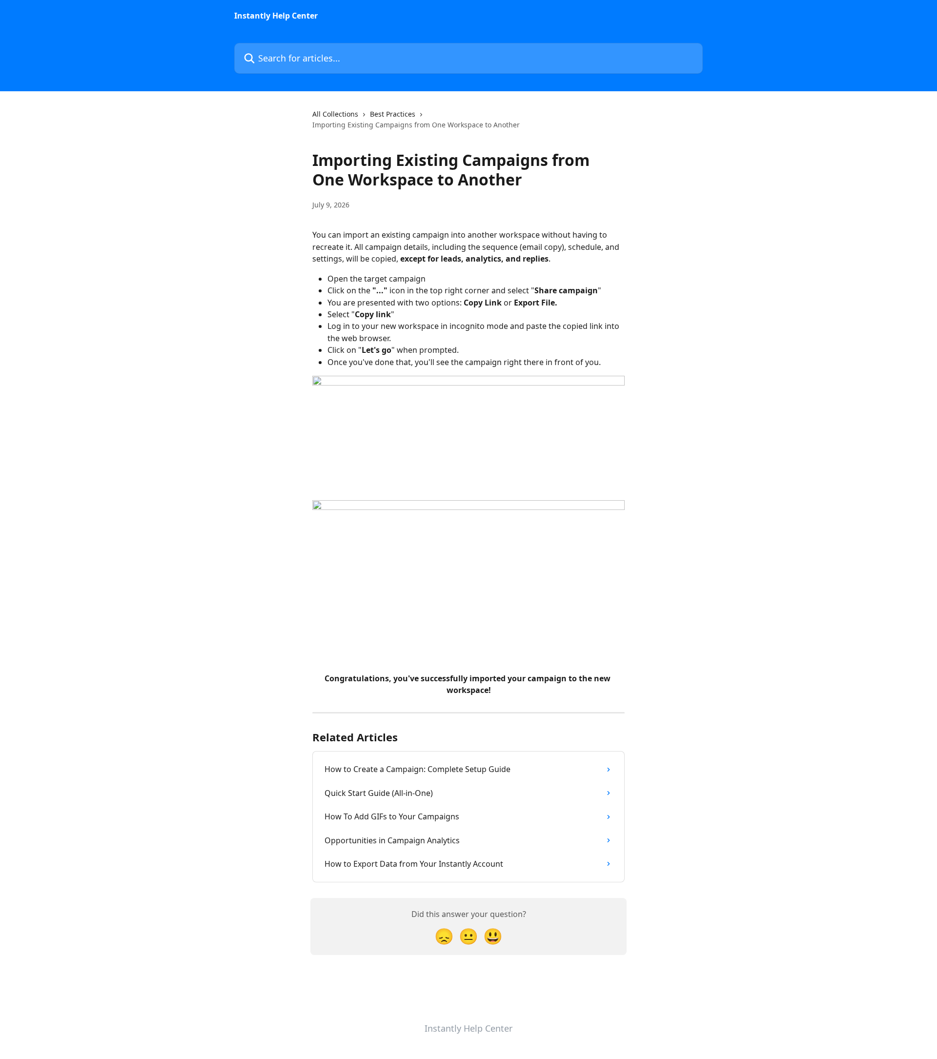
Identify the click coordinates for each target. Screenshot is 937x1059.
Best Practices (392, 114)
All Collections (335, 114)
